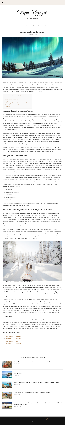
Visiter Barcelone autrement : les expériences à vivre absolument (34, 362)
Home (20, 25)
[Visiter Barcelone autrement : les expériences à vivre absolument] (7, 364)
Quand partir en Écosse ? (13, 343)
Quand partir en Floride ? (13, 336)
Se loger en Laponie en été (11, 101)
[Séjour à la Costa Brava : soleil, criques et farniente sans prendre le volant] (7, 384)
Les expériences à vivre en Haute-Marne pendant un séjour (32, 392)
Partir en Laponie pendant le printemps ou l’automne (17, 103)
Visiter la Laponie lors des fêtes (12, 104)
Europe (27, 25)
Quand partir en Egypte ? (13, 338)
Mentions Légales (44, 419)
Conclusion (7, 106)
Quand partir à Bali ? (12, 341)
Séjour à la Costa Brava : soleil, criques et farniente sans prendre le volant (36, 382)
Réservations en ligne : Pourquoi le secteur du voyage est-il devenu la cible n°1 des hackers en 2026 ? (38, 403)
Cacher (20, 95)
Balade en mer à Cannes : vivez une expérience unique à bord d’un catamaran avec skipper (37, 372)
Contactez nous (35, 419)
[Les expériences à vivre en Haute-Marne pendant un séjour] (7, 395)
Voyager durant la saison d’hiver (12, 99)
